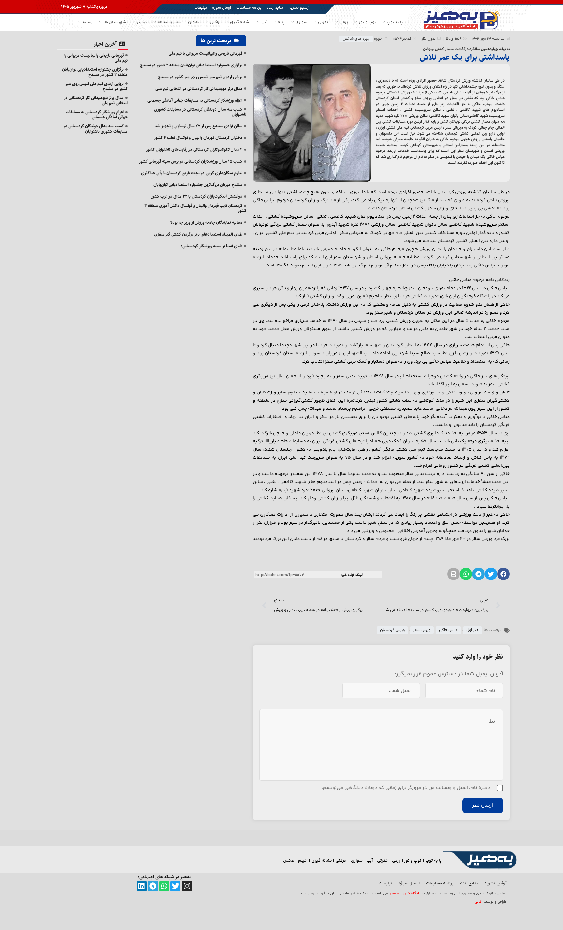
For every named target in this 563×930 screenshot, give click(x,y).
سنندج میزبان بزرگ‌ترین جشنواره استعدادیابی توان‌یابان (197, 184)
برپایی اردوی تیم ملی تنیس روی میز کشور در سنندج (200, 77)
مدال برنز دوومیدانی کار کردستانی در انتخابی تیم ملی (198, 88)
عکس (288, 860)
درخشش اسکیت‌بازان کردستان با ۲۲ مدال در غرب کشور (196, 196)
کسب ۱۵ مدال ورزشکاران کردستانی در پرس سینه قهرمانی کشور (190, 161)
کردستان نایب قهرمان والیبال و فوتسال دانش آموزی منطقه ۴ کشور (195, 208)
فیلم (303, 860)
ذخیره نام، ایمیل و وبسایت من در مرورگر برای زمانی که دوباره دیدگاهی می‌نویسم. (406, 788)
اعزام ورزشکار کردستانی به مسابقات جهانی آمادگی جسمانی (194, 100)
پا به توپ (434, 860)
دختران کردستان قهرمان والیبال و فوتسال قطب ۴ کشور (198, 138)
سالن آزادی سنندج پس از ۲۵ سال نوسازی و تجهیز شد (198, 126)
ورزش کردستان (392, 630)
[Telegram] (153, 886)
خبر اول (472, 630)
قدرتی (382, 860)
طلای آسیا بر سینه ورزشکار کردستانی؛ (211, 246)
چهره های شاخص (356, 39)
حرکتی (341, 860)
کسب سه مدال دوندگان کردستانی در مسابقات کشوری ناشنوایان (200, 112)
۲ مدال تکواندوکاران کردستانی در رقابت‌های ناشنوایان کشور (194, 149)
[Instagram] (187, 886)
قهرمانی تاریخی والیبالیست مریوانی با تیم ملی (205, 53)
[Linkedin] (142, 886)
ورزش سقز (421, 630)
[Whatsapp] (164, 886)
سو (360, 860)
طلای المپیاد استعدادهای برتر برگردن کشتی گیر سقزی (198, 234)
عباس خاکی (448, 630)
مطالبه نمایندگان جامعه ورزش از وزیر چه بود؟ (206, 222)
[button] (503, 574)
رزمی (396, 860)
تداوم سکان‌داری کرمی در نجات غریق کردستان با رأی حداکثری (191, 173)
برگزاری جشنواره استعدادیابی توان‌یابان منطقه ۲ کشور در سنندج (191, 65)
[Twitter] (175, 886)
